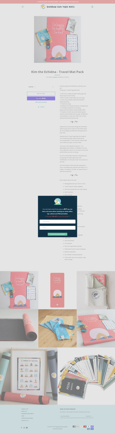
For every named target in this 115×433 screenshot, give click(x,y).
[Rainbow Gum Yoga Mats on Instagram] (24, 427)
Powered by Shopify (57, 428)
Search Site (25, 409)
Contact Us (25, 420)
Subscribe (88, 416)
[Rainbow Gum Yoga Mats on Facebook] (21, 427)
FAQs (23, 416)
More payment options (41, 102)
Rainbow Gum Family (28, 413)
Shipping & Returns (27, 418)
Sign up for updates (67, 409)
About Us (24, 411)
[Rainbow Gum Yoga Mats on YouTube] (27, 427)
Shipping (55, 77)
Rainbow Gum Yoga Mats (61, 426)
